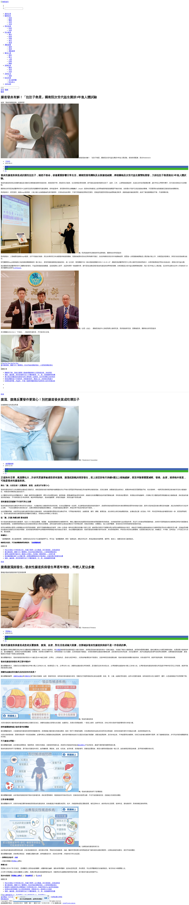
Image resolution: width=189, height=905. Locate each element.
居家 (10, 76)
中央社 (8, 161)
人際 (10, 59)
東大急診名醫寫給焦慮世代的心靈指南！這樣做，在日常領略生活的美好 (30, 377)
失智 (10, 24)
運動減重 (8, 45)
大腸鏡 (58, 649)
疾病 (10, 18)
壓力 (10, 57)
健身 (10, 47)
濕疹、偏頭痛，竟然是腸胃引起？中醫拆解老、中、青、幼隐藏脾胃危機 (30, 375)
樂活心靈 (8, 53)
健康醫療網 (9, 464)
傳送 (6, 169)
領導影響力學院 (56, 897)
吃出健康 (8, 32)
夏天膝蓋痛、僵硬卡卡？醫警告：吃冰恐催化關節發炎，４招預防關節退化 (31, 552)
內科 (16, 857)
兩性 (10, 55)
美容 (10, 69)
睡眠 (10, 63)
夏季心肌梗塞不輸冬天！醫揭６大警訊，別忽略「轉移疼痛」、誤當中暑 (30, 554)
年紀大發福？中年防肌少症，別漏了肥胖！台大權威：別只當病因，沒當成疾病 (32, 550)
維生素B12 (81, 745)
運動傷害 (12, 51)
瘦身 (10, 49)
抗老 (10, 71)
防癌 (10, 28)
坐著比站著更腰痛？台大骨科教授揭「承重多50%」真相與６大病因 (28, 889)
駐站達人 (12, 82)
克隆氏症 (27, 676)
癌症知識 (8, 26)
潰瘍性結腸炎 (18, 676)
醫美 (10, 67)
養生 (10, 34)
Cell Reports (17, 268)
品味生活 (8, 74)
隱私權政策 (5, 899)
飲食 (10, 36)
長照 (10, 22)
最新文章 (8, 14)
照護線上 (9, 631)
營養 (10, 38)
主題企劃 (8, 84)
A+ (6, 171)
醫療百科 (8, 16)
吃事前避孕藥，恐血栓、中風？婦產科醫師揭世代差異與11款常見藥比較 (30, 381)
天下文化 (11, 897)
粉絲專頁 (29, 875)
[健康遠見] (5, 2)
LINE (39, 875)
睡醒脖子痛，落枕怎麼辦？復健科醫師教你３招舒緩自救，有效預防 (28, 372)
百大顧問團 (13, 80)
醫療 (10, 20)
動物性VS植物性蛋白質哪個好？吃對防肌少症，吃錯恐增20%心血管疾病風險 (31, 887)
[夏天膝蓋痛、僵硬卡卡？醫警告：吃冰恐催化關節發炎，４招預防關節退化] (94, 348)
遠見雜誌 (4, 897)
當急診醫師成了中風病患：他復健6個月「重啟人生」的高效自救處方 (29, 379)
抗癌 (10, 30)
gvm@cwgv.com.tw (69, 903)
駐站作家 (8, 78)
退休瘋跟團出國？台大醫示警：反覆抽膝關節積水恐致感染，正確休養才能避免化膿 (34, 556)
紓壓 (10, 61)
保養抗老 (8, 65)
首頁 (2, 90)
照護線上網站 (16, 875)
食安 (10, 40)
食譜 (10, 43)
